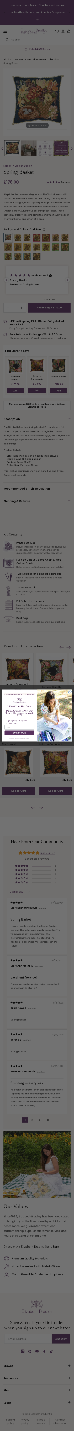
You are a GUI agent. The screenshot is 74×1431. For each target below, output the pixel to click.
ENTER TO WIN (19, 733)
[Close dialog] (69, 691)
